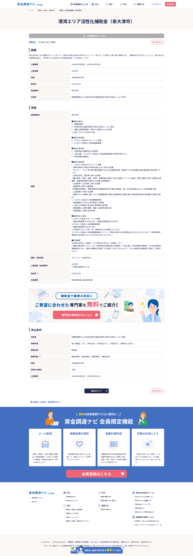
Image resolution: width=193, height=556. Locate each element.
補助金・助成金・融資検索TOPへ (47, 402)
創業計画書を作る (106, 497)
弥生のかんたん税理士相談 (143, 512)
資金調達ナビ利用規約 (82, 542)
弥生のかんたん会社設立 (142, 497)
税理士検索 (138, 508)
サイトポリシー (46, 542)
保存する (158, 42)
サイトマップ (94, 542)
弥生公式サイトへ (146, 542)
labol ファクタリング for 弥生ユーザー (147, 525)
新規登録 (170, 4)
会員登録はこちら (96, 473)
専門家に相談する (106, 509)
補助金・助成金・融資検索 (46, 10)
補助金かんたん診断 (72, 513)
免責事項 (70, 542)
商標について (125, 542)
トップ (31, 10)
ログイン (157, 4)
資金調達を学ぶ (71, 497)
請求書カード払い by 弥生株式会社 (145, 521)
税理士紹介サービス (141, 504)
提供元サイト (96, 391)
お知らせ (34, 501)
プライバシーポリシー (59, 542)
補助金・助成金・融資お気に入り (76, 521)
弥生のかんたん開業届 (142, 500)
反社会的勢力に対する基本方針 (109, 542)
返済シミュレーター (72, 517)
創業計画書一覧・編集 (107, 500)
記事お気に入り (71, 500)
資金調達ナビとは (81, 4)
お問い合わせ (135, 542)
